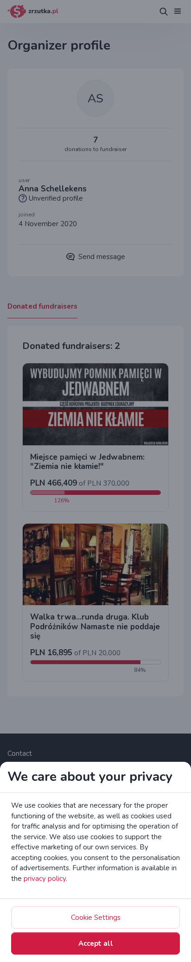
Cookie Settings (96, 917)
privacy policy (45, 878)
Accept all (95, 943)
